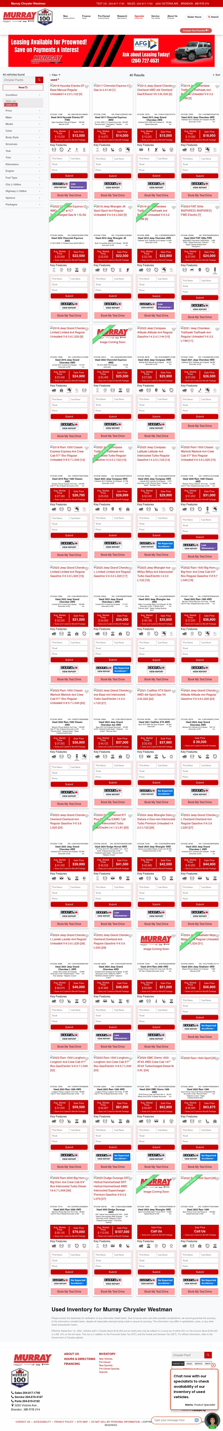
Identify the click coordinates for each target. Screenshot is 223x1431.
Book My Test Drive (69, 195)
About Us (71, 1353)
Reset (22, 87)
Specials (103, 1371)
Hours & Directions (79, 1358)
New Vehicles (105, 1358)
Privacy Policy (64, 1421)
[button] (69, 17)
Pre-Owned (104, 1362)
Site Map (83, 1421)
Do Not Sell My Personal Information (115, 1421)
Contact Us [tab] (178, 1363)
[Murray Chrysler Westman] (20, 17)
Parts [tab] (207, 1363)
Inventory (107, 1353)
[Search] (39, 80)
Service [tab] (198, 1363)
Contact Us (23, 1421)
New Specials (106, 1365)
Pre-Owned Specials (109, 1368)
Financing (72, 1363)
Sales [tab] (189, 1363)
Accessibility (43, 1421)
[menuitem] (23, 101)
